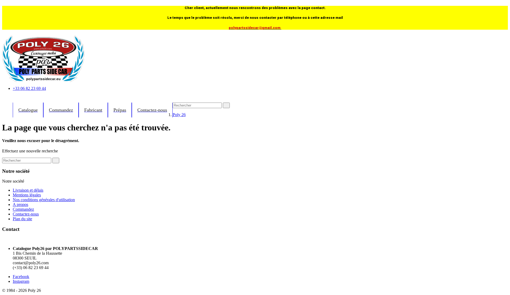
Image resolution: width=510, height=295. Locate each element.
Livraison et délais (28, 190)
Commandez (23, 209)
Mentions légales (27, 195)
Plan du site (22, 219)
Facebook (21, 276)
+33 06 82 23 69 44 (29, 88)
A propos (20, 204)
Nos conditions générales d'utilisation (44, 199)
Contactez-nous (26, 214)
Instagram (21, 281)
